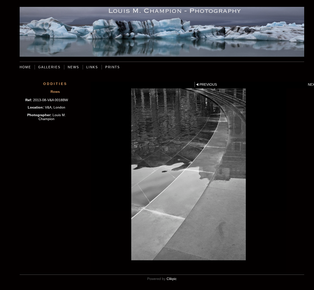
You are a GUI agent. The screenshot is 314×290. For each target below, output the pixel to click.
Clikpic (172, 279)
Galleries (49, 67)
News (73, 67)
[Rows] (188, 174)
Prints (112, 67)
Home (25, 67)
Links (92, 67)
